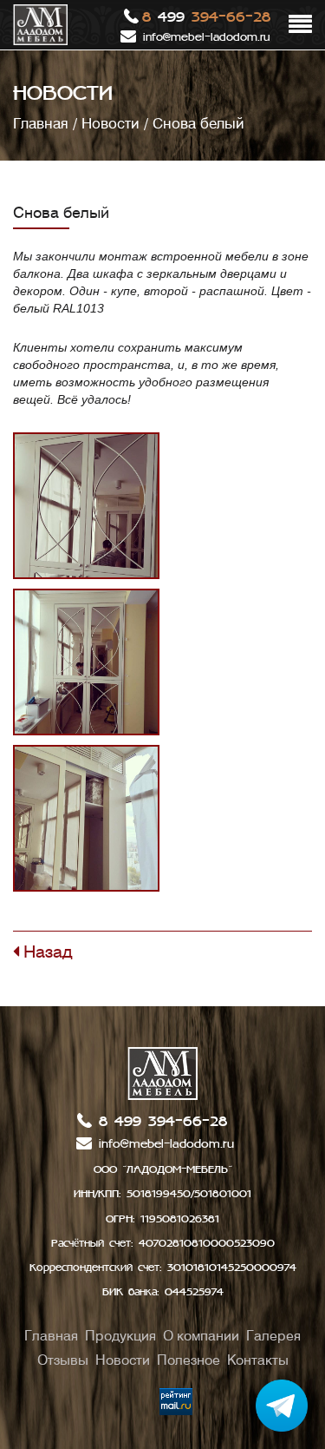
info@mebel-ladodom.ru (206, 37)
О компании (201, 1335)
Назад (46, 951)
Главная (40, 123)
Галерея (273, 1335)
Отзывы (62, 1360)
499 (206, 17)
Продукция (120, 1335)
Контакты (258, 1360)
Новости (110, 123)
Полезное (188, 1360)
